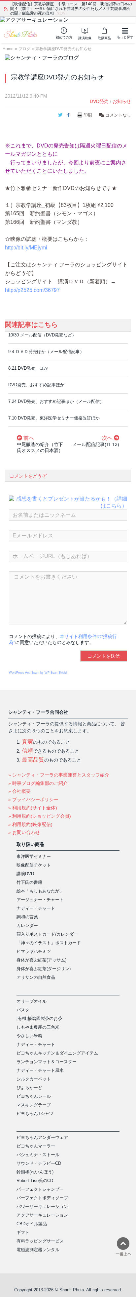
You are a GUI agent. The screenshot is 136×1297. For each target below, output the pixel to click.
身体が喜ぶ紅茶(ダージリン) (44, 968)
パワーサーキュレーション (42, 1206)
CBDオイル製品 (32, 1223)
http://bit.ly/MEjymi (26, 247)
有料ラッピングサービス (40, 1241)
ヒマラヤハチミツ (34, 951)
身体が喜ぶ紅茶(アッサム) (41, 960)
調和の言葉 (27, 916)
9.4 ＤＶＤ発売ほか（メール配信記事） (46, 351)
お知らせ (122, 101)
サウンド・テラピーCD (39, 1163)
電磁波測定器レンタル (38, 1249)
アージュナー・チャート (40, 899)
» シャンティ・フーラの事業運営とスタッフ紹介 (58, 775)
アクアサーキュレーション (42, 1215)
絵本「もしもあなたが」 (40, 890)
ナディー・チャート (36, 908)
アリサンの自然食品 (36, 977)
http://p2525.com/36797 (32, 290)
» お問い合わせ (24, 832)
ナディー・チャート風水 (40, 1070)
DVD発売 (99, 101)
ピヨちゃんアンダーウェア (42, 1137)
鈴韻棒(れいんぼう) (35, 1171)
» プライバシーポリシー (33, 799)
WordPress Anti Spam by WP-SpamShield (38, 672)
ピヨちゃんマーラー (36, 1146)
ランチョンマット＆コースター (47, 1061)
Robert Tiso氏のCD (35, 1180)
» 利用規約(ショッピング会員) (39, 816)
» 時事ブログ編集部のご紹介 (38, 783)
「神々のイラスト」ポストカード (49, 942)
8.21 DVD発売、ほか (28, 368)
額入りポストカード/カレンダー (47, 934)
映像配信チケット (34, 865)
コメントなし (117, 115)
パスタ (23, 1009)
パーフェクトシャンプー (40, 1189)
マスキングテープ (34, 1104)
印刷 (88, 115)
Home (8, 48)
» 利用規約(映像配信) (30, 824)
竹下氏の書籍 (29, 882)
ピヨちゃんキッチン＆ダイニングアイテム (57, 1053)
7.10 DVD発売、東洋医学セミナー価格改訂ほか (54, 418)
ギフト (23, 1232)
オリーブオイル (32, 1001)
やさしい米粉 (29, 1035)
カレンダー (27, 925)
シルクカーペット (34, 1078)
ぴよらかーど (29, 1087)
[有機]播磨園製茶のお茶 (39, 1018)
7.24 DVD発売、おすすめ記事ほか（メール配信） (56, 401)
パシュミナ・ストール (38, 1154)
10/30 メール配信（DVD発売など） (42, 334)
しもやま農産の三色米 (38, 1027)
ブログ (24, 48)
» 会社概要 (19, 791)
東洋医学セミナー (34, 856)
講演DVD (25, 873)
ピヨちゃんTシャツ (35, 1113)
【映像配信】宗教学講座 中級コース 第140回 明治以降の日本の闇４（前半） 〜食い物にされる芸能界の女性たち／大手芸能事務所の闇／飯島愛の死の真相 (71, 9)
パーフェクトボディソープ (42, 1197)
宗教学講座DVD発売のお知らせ (63, 48)
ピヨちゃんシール (34, 1096)
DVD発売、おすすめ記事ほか (36, 384)
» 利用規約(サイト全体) (32, 807)
